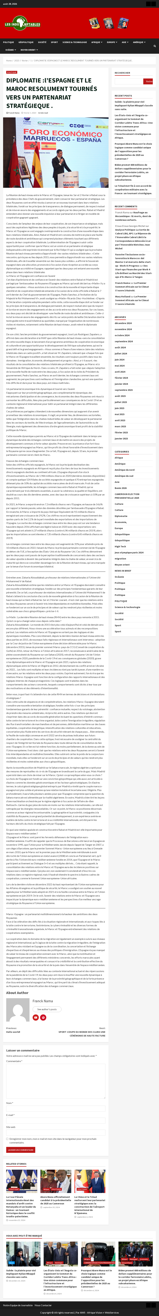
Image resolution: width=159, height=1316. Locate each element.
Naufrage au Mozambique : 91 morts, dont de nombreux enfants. (133, 216)
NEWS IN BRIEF (123, 570)
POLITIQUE (11, 72)
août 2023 (120, 396)
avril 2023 (120, 420)
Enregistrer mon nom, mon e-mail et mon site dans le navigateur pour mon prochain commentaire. (52, 1140)
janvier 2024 (121, 383)
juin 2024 (119, 359)
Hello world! (13, 1030)
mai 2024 (119, 365)
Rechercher (122, 72)
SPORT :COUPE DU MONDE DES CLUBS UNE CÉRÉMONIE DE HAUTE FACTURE (82, 1032)
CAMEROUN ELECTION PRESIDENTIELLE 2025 (102, 1263)
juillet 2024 (121, 353)
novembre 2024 (123, 329)
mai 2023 (119, 414)
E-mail (10, 1114)
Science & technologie (75, 42)
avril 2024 (120, 371)
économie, (121, 522)
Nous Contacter (43, 1305)
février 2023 (121, 432)
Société (42, 42)
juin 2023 (119, 408)
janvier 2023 (121, 438)
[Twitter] (153, 4)
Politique (8, 42)
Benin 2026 (121, 488)
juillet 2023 (121, 402)
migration (120, 558)
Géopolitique (25, 42)
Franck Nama (13, 113)
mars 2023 (120, 426)
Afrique (95, 42)
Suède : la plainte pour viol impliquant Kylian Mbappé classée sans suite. (134, 105)
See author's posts (47, 1009)
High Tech (120, 546)
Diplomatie (121, 516)
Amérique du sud (124, 475)
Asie (124, 42)
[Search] (155, 46)
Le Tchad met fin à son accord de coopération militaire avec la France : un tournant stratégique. (133, 189)
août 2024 (120, 347)
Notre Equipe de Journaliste (18, 1305)
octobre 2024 (122, 335)
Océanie (9, 49)
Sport (54, 42)
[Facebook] (148, 4)
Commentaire (14, 1061)
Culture (119, 503)
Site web (10, 1126)
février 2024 (121, 377)
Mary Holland (122, 296)
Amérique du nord (124, 469)
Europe (111, 42)
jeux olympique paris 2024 (129, 552)
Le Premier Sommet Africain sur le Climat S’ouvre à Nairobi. (132, 286)
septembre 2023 (124, 389)
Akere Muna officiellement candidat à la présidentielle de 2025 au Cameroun (55, 1181)
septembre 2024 (124, 341)
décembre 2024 (123, 323)
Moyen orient (28, 49)
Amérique (138, 42)
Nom (9, 1102)
